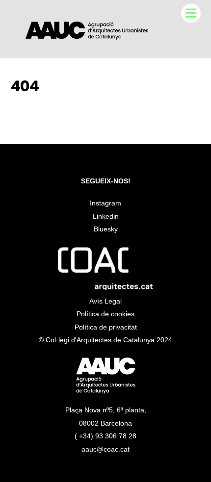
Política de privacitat (106, 327)
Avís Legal (105, 301)
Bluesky (106, 229)
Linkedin (106, 216)
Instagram (105, 203)
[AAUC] (87, 35)
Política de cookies (105, 314)
